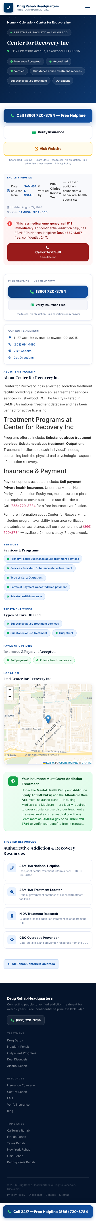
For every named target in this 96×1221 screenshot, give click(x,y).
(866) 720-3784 (23, 506)
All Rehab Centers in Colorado (33, 964)
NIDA (36, 212)
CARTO (86, 762)
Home (11, 22)
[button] (48, 719)
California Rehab (18, 1130)
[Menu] (87, 7)
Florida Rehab (16, 1136)
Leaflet (50, 762)
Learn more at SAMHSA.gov (41, 819)
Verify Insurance (51, 132)
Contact (51, 1194)
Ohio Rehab (15, 1156)
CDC (45, 212)
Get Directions (24, 357)
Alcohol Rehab (17, 1066)
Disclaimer (13, 1189)
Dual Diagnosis (17, 1059)
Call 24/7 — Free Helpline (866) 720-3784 (50, 1211)
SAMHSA (25, 212)
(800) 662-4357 (69, 233)
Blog (10, 1111)
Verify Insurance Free (51, 305)
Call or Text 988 (48, 254)
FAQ (10, 1098)
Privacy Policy (63, 163)
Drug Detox (15, 1040)
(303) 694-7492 (24, 344)
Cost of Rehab (17, 1092)
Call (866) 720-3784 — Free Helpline (51, 115)
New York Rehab (18, 1149)
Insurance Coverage (21, 1085)
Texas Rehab (16, 1143)
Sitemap (64, 1194)
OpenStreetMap (68, 762)
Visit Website (50, 148)
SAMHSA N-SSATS (30, 190)
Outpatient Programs (21, 1053)
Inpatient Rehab (18, 1046)
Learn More (42, 159)
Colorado (26, 22)
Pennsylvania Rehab (21, 1162)
